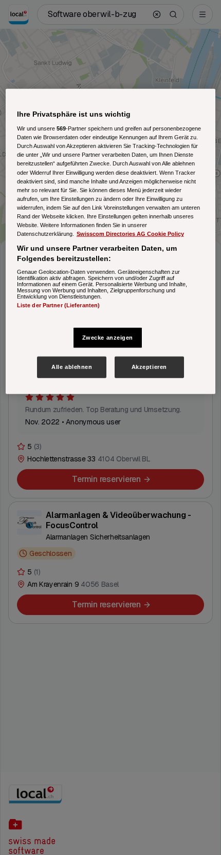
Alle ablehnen (71, 367)
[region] (111, 241)
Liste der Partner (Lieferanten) (58, 305)
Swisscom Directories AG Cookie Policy (130, 234)
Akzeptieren (149, 367)
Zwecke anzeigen (108, 337)
